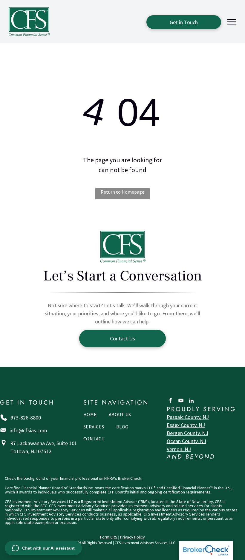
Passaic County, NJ (188, 417)
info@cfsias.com (28, 430)
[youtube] (181, 401)
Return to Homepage (122, 192)
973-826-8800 (25, 417)
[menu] (232, 22)
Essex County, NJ (186, 425)
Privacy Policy (132, 537)
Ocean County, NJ (186, 441)
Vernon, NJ (179, 449)
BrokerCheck (129, 478)
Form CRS (108, 537)
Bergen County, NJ (187, 433)
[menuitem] (90, 416)
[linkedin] (191, 401)
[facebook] (170, 401)
